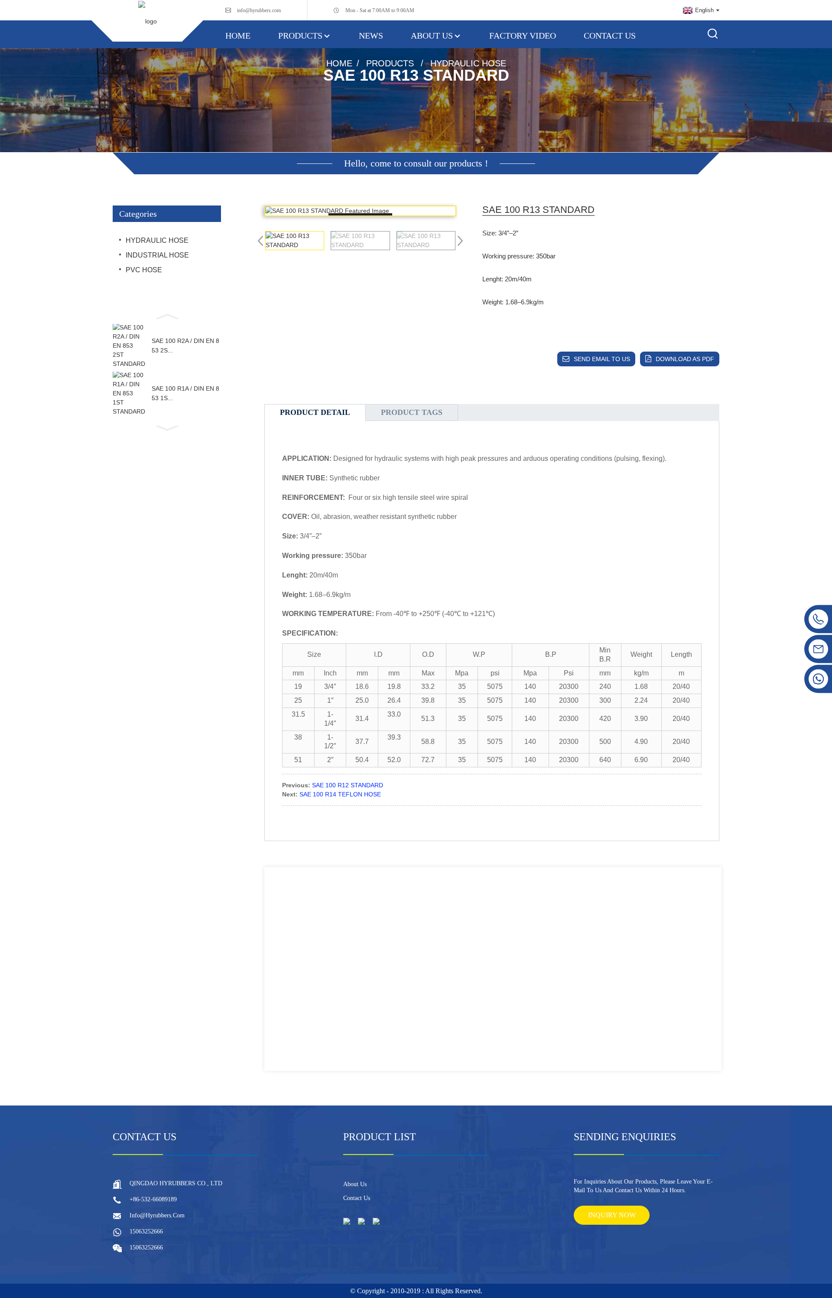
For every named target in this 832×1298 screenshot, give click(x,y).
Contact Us (610, 35)
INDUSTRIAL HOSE (157, 255)
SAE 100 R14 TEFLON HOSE (340, 794)
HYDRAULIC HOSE (468, 63)
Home (237, 35)
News (371, 35)
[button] (167, 316)
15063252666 (146, 1231)
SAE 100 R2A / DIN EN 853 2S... (185, 345)
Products (300, 35)
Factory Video (522, 35)
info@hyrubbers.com (259, 10)
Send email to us (602, 358)
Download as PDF (685, 358)
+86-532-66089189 (153, 1199)
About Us (432, 35)
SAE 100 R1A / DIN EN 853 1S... (185, 393)
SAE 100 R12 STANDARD (347, 785)
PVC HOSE (144, 270)
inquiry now (612, 1215)
